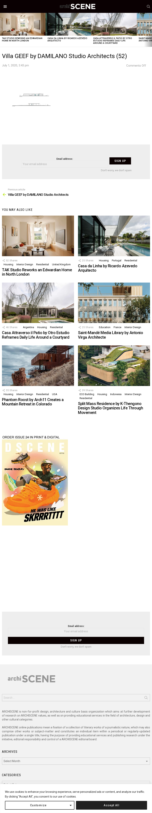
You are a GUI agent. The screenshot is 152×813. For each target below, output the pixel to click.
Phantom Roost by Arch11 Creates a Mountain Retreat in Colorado (33, 402)
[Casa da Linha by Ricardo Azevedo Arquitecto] (68, 24)
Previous (2, 30)
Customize (38, 805)
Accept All (111, 805)
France (117, 327)
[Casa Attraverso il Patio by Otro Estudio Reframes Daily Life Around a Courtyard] (114, 24)
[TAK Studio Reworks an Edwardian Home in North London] (23, 24)
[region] (76, 798)
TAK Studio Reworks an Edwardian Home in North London (22, 39)
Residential (42, 264)
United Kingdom (61, 264)
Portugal (116, 260)
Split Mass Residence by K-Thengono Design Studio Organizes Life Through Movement (110, 408)
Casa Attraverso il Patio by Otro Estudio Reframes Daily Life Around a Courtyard (112, 40)
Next (150, 30)
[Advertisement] (76, 571)
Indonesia (116, 394)
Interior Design (24, 264)
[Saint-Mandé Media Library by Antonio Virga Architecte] (114, 303)
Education (104, 327)
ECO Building (87, 394)
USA (54, 394)
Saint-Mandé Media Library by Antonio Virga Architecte (110, 335)
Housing (8, 264)
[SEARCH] (148, 6)
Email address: (64, 158)
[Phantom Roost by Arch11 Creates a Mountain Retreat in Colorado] (38, 365)
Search (146, 698)
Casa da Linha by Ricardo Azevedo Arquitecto (67, 39)
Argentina (28, 327)
